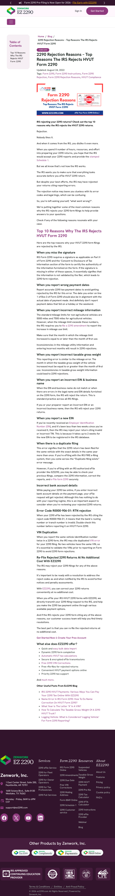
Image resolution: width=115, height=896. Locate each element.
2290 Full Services (47, 795)
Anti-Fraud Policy (75, 886)
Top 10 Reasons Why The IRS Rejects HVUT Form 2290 (17, 57)
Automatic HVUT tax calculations (59, 655)
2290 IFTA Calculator (83, 803)
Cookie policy (103, 792)
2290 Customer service (67, 811)
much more (47, 679)
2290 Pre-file (84, 790)
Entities (58, 886)
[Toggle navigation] (11, 22)
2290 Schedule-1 (68, 805)
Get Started (97, 10)
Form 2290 (43, 50)
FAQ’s (99, 797)
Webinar (82, 822)
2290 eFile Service (47, 767)
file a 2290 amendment (74, 325)
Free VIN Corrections (66, 786)
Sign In (78, 10)
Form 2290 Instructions (68, 73)
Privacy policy (103, 787)
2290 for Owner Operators (46, 781)
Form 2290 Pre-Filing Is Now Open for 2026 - (60, 2)
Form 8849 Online (68, 800)
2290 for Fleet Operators (45, 774)
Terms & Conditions (39, 886)
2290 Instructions (87, 809)
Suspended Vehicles (84, 768)
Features (100, 777)
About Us (100, 772)
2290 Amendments (69, 775)
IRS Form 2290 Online (67, 768)
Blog (80, 827)
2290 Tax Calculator (83, 796)
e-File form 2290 (59, 479)
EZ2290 (46, 588)
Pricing (99, 782)
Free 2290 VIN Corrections (56, 663)
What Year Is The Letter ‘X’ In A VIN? (61, 706)
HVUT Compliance (91, 77)
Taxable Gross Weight (85, 776)
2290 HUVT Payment (84, 783)
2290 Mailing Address (66, 793)
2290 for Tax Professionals (45, 788)
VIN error (95, 540)
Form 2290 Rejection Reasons (64, 77)
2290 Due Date (67, 780)
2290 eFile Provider (83, 815)
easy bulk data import (65, 648)
